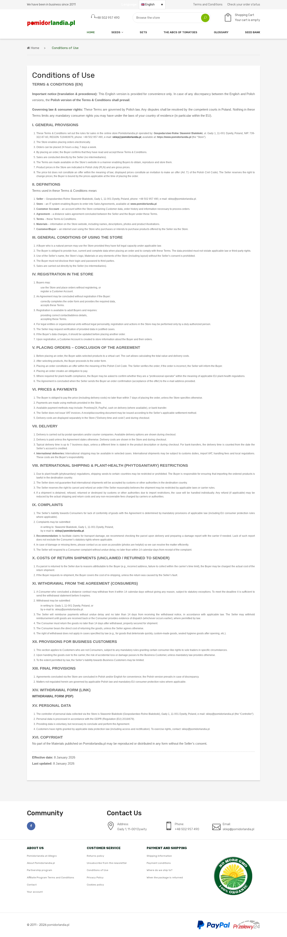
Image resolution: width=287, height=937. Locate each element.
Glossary (221, 32)
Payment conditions (159, 863)
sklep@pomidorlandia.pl (126, 137)
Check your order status (243, 4)
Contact (32, 884)
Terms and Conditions (207, 4)
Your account (35, 891)
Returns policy (95, 855)
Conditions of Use (97, 870)
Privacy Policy (95, 877)
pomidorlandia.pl (58, 925)
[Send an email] (238, 829)
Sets (143, 32)
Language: (129, 4)
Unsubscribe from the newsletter (107, 863)
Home (91, 32)
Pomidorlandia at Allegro (42, 855)
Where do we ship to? (159, 870)
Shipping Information (159, 855)
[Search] (205, 18)
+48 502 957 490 (107, 17)
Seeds (115, 32)
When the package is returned (165, 877)
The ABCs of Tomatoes (180, 32)
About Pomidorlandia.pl (41, 863)
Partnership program (39, 870)
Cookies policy (95, 884)
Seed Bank (252, 32)
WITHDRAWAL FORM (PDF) (52, 696)
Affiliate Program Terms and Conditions (50, 877)
